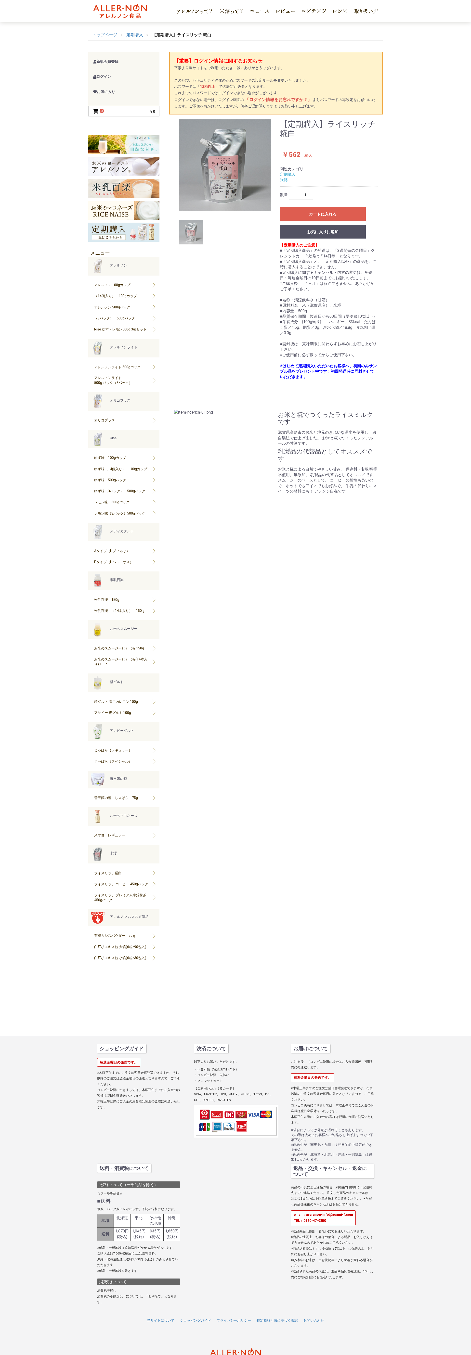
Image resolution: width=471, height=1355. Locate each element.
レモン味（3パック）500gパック (119, 513)
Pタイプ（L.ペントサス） (113, 562)
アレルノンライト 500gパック (117, 367)
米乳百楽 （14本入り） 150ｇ (119, 611)
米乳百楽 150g (106, 600)
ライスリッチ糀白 (108, 873)
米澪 (284, 180)
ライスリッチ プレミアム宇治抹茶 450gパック (120, 897)
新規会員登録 (107, 61)
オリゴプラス (104, 420)
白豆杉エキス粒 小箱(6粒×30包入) (120, 958)
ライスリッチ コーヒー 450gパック (121, 884)
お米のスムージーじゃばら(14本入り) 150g (120, 661)
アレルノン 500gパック (112, 307)
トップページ (104, 34)
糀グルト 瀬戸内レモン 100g (116, 702)
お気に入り (106, 91)
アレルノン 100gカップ (112, 285)
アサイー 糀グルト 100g (112, 713)
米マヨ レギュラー (109, 835)
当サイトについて (160, 1320)
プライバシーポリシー (234, 1320)
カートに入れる (323, 214)
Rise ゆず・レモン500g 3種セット (120, 329)
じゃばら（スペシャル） (113, 761)
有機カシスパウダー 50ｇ (115, 935)
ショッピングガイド (195, 1320)
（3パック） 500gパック (114, 318)
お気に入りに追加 (323, 231)
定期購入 (288, 174)
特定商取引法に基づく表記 (277, 1320)
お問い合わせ (313, 1320)
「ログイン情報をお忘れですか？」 (279, 99)
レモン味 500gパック (112, 502)
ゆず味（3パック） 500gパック (119, 491)
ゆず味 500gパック (110, 480)
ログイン (103, 76)
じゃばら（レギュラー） (113, 750)
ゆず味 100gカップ (110, 458)
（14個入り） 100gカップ (115, 296)
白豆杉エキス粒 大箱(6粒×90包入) (120, 947)
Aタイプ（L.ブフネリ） (112, 551)
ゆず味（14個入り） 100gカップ (120, 469)
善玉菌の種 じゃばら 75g (116, 798)
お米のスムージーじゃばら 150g (119, 648)
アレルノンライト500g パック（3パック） (113, 380)
